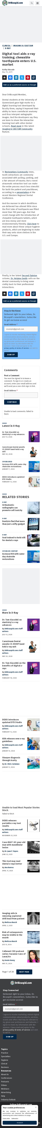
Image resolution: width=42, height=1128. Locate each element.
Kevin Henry (10, 960)
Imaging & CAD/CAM (23, 45)
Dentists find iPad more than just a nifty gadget (13, 522)
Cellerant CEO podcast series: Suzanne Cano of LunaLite (14, 954)
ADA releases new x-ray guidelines (13, 740)
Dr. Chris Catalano (12, 764)
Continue (12, 402)
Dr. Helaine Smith (19, 278)
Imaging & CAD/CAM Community (17, 129)
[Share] (10, 77)
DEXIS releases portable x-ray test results (11, 823)
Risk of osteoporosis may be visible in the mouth (12, 935)
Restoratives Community (16, 172)
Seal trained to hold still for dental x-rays (13, 539)
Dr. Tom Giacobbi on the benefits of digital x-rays (14, 666)
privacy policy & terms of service (16, 348)
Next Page (24, 972)
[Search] (31, 3)
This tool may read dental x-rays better (12, 862)
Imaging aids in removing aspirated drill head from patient (13, 916)
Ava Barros (9, 867)
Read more (16, 126)
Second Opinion (29, 275)
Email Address (10, 324)
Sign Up (11, 355)
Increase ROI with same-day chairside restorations (14, 465)
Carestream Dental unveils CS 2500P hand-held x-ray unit (13, 449)
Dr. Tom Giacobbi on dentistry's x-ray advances (13, 433)
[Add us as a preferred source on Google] (33, 77)
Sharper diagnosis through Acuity (11, 759)
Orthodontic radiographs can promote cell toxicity (12, 508)
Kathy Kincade (8, 70)
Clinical (6, 45)
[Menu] (37, 3)
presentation (23, 192)
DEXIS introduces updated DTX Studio (13, 478)
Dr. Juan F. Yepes (11, 851)
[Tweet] (22, 77)
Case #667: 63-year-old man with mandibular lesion (13, 845)
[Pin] (28, 77)
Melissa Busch (11, 922)
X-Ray (8, 48)
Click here (32, 224)
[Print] (4, 77)
